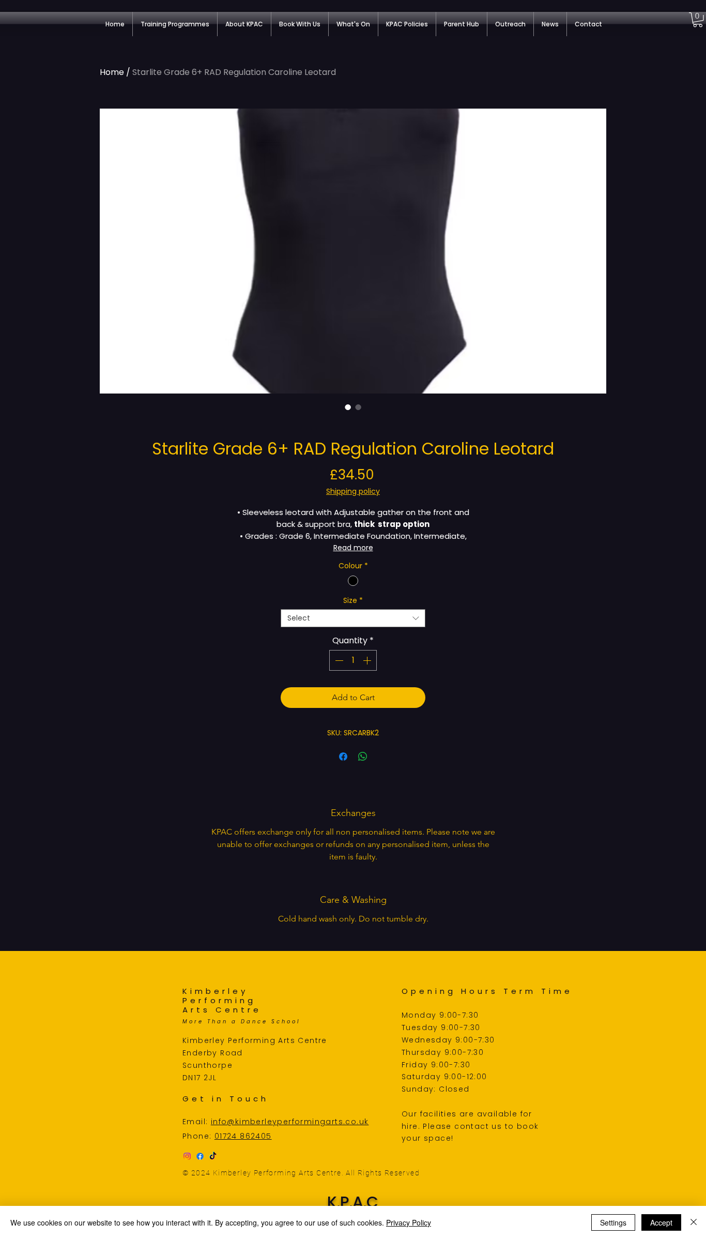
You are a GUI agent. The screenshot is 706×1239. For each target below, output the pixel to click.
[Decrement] (338, 660)
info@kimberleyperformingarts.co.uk (290, 1121)
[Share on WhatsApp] (363, 756)
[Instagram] (187, 1156)
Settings (613, 1222)
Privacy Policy (408, 1222)
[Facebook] (200, 1156)
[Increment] (368, 660)
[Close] (693, 1222)
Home (112, 72)
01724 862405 (243, 1136)
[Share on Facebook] (343, 756)
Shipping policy (353, 491)
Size (353, 600)
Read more (353, 547)
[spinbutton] (353, 660)
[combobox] (353, 618)
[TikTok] (213, 1156)
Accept (661, 1222)
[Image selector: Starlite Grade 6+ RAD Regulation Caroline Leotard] (348, 407)
